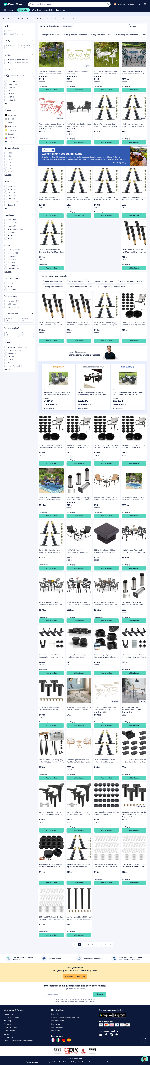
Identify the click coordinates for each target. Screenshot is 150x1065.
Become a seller (9, 1031)
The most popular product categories (65, 1017)
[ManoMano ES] (69, 1040)
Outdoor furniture (40, 19)
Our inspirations (57, 1027)
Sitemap (43, 1062)
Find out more (90, 1002)
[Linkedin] (100, 1035)
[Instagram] (111, 1035)
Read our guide (118, 163)
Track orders (8, 1014)
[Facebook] (106, 1035)
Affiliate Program (10, 1037)
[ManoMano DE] (63, 1040)
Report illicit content (11, 1027)
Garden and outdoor (14, 19)
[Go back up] (143, 1040)
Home (4, 19)
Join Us (6, 1034)
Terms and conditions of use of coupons (18, 1041)
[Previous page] (75, 944)
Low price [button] (57, 367)
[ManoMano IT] (58, 1040)
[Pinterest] (116, 1035)
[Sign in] (139, 4)
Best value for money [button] (92, 367)
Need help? (8, 1021)
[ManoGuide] (144, 1059)
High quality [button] (126, 367)
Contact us (7, 1024)
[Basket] (144, 4)
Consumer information (116, 1062)
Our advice (55, 1014)
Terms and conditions (97, 1062)
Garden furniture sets (54, 19)
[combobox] (136, 26)
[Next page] (110, 944)
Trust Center (82, 1062)
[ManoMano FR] (53, 1040)
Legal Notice (52, 1062)
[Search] (30, 4)
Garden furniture (27, 19)
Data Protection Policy (67, 1062)
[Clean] (108, 4)
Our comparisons (57, 1021)
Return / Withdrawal (11, 1017)
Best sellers (55, 1031)
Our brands (55, 1024)
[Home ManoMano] (14, 4)
